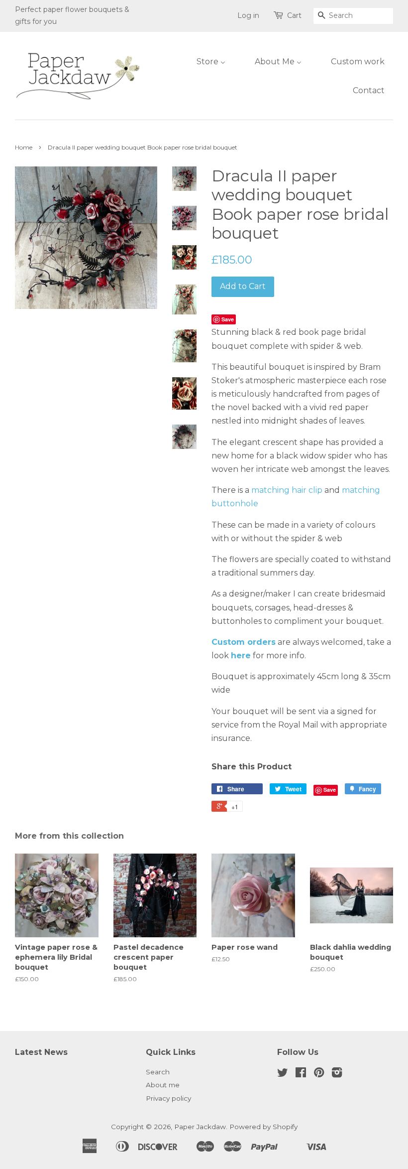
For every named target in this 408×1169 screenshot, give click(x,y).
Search (158, 1072)
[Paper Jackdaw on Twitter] (282, 1074)
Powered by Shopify (263, 1127)
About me (163, 1085)
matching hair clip (286, 490)
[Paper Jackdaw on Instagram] (336, 1074)
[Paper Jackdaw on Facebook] (300, 1074)
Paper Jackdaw (200, 1127)
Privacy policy (168, 1098)
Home (23, 147)
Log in (248, 15)
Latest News (41, 1052)
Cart (294, 15)
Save (227, 319)
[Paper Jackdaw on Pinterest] (318, 1074)
